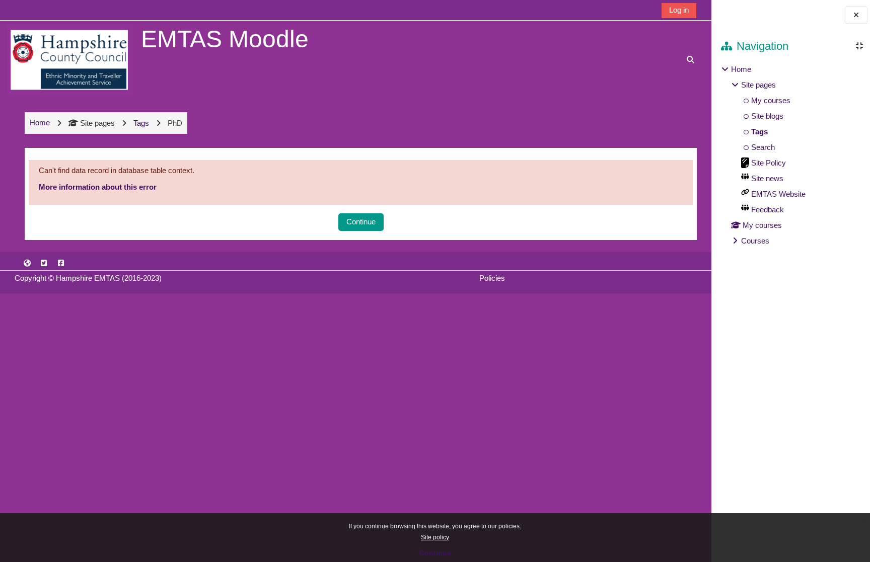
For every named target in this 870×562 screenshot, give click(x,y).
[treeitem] (790, 155)
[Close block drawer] (856, 15)
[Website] (27, 263)
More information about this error (98, 187)
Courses (755, 240)
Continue (435, 553)
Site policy (435, 537)
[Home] (70, 59)
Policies (492, 278)
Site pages (97, 123)
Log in (679, 10)
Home (741, 69)
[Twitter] (44, 263)
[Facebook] (60, 263)
